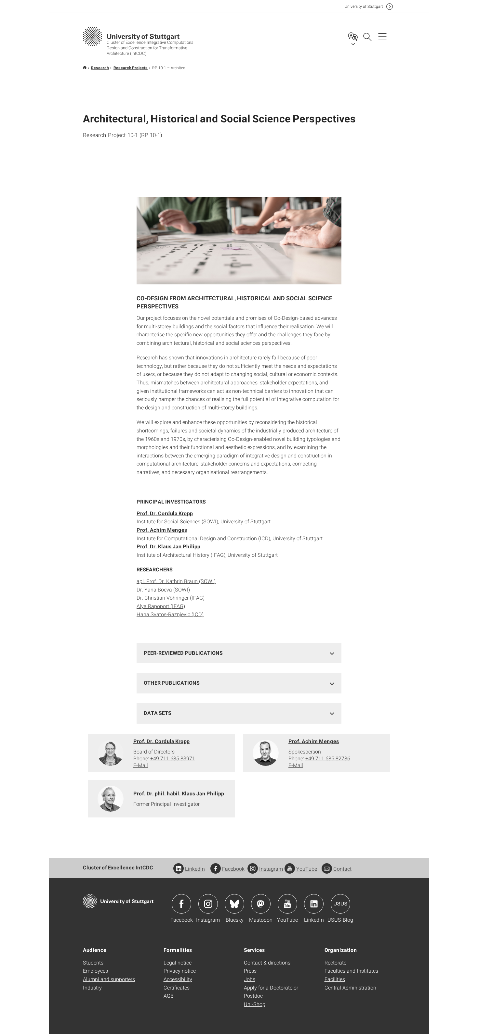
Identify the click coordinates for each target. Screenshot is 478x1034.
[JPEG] (239, 240)
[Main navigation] (382, 36)
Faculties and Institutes (351, 970)
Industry (92, 987)
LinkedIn (195, 868)
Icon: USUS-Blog (340, 904)
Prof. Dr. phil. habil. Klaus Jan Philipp (178, 793)
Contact (342, 868)
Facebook (233, 868)
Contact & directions (267, 962)
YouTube (306, 868)
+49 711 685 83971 (172, 758)
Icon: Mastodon (261, 904)
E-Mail (140, 765)
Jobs (249, 979)
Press (250, 970)
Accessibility (178, 979)
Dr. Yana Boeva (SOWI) (163, 589)
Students (93, 962)
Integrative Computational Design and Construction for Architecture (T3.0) (84, 67)
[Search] (367, 36)
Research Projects (130, 67)
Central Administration (350, 987)
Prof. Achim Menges (313, 741)
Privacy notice (180, 970)
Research (100, 67)
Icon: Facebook (181, 904)
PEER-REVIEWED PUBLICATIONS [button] (183, 652)
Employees (95, 970)
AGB (169, 995)
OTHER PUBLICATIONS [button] (172, 682)
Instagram (271, 868)
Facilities (335, 979)
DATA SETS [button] (157, 712)
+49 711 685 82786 (327, 758)
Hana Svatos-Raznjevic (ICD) (170, 614)
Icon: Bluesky (234, 904)
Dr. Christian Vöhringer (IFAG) (171, 597)
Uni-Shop (254, 1004)
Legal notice (178, 962)
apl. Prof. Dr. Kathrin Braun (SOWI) (176, 581)
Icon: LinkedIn (314, 904)
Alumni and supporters (109, 979)
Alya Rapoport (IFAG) (161, 606)
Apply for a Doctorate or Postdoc (271, 991)
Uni (364, 6)
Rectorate (335, 962)
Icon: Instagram (208, 904)
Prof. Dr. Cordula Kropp (161, 741)
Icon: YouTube (287, 904)
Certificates (177, 987)
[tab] (239, 653)
